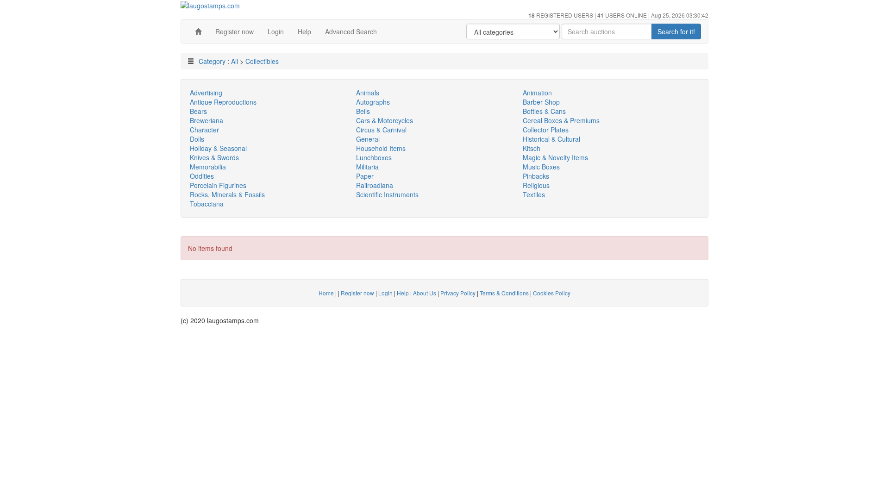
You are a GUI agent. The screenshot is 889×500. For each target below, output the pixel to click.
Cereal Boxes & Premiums (561, 120)
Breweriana (206, 120)
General (368, 139)
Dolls (197, 139)
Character (204, 129)
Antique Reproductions (223, 101)
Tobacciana (207, 203)
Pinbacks (536, 176)
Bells (363, 111)
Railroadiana (374, 185)
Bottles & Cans (544, 111)
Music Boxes (541, 166)
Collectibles (262, 61)
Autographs (373, 101)
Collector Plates (546, 129)
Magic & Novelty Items (555, 157)
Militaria (367, 166)
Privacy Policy (458, 293)
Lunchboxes (374, 157)
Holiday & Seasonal (218, 148)
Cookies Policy (551, 293)
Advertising (206, 92)
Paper (365, 176)
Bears (198, 111)
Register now (234, 31)
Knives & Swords (214, 157)
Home (326, 293)
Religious (536, 185)
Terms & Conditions (504, 293)
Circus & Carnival (381, 129)
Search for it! (676, 31)
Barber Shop (541, 101)
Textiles (534, 194)
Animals (367, 92)
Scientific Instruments (387, 194)
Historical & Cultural (551, 139)
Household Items (381, 148)
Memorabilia (208, 166)
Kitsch (531, 148)
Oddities (202, 176)
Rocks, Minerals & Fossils (227, 194)
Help (304, 31)
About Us (424, 293)
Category (212, 61)
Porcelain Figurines (218, 185)
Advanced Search (351, 31)
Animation (537, 92)
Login (276, 31)
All (234, 61)
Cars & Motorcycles (384, 120)
